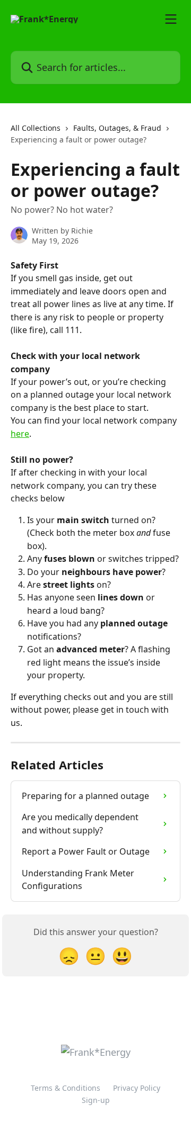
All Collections (35, 128)
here (20, 433)
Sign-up (96, 1100)
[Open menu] (170, 19)
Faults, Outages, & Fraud (117, 128)
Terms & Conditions (65, 1088)
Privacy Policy (136, 1088)
